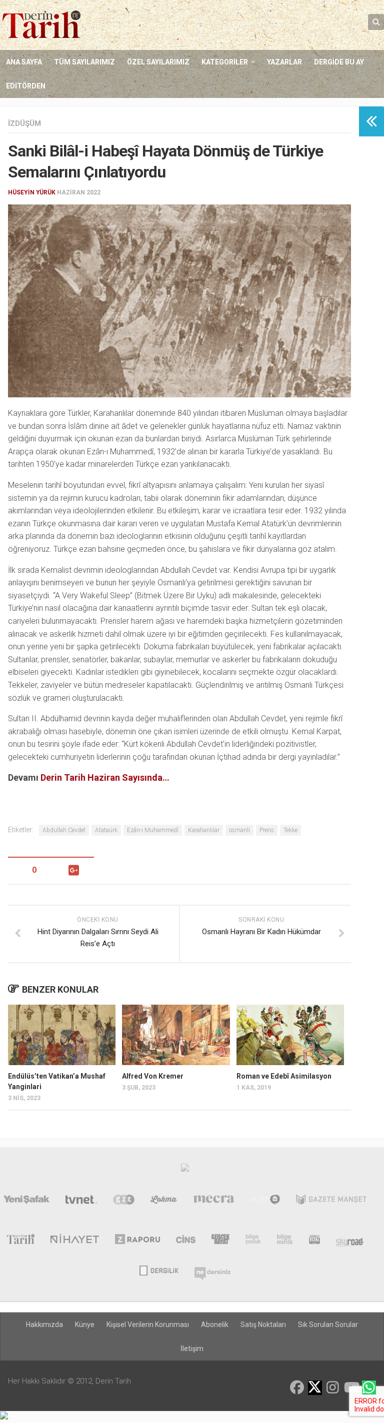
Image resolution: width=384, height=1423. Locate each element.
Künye (84, 1325)
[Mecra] (214, 1202)
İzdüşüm (24, 123)
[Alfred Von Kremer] (176, 1035)
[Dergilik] (159, 1270)
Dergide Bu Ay (339, 62)
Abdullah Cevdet (64, 830)
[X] (315, 1388)
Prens (267, 830)
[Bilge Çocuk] (253, 1241)
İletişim (192, 1349)
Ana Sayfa (24, 62)
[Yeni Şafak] (27, 1202)
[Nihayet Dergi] (74, 1241)
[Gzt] (123, 1202)
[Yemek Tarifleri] (163, 1202)
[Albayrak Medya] (185, 1170)
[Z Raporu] (137, 1241)
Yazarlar (284, 62)
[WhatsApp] (369, 1388)
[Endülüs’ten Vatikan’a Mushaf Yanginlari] (62, 1035)
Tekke (291, 830)
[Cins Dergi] (186, 1241)
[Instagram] (333, 1388)
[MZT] (265, 1202)
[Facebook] (297, 1388)
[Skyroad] (350, 1241)
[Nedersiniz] (212, 1270)
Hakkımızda (44, 1325)
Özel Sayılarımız (158, 62)
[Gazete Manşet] (331, 1202)
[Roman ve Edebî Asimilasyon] (290, 1035)
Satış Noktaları (263, 1325)
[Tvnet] (82, 1202)
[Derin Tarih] (20, 1241)
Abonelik (214, 1325)
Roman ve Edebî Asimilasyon (284, 1076)
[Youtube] (351, 1388)
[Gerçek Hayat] (221, 1241)
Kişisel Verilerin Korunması (147, 1325)
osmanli (239, 830)
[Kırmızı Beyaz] (314, 1241)
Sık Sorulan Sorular (328, 1325)
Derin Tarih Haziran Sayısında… (105, 777)
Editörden (26, 86)
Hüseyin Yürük (32, 192)
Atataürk (106, 830)
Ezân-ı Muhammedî (152, 830)
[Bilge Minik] (285, 1241)
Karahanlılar (204, 830)
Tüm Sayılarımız (84, 62)
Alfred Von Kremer (153, 1076)
